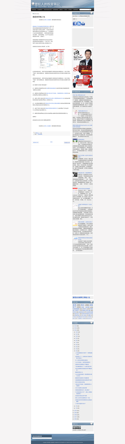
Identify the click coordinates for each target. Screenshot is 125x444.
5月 (76, 346)
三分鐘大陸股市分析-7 (80, 403)
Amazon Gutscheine (79, 442)
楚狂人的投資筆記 (47, 3)
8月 (76, 340)
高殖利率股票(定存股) (48, 9)
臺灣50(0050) (55, 9)
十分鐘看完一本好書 (81, 318)
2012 (75, 328)
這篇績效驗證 (52, 88)
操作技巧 (77, 313)
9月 (76, 338)
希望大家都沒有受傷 (80, 382)
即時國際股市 (40, 9)
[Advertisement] (47, 24)
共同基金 (70, 9)
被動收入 (61, 9)
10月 (77, 336)
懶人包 (74, 318)
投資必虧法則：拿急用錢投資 (85, 172)
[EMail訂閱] (83, 25)
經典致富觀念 (81, 139)
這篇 (47, 88)
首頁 (51, 142)
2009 (75, 412)
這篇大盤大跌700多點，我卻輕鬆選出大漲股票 (57, 93)
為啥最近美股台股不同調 (81, 395)
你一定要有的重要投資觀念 (81, 360)
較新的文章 (35, 142)
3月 (76, 350)
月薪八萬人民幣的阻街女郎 (79, 95)
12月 (77, 332)
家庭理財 (77, 315)
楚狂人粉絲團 (47, 19)
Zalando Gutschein (69, 442)
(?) (78, 16)
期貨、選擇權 (85, 307)
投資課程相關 (89, 312)
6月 (76, 344)
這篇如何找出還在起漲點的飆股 (52, 103)
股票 (74, 305)
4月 (76, 348)
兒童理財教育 (75, 9)
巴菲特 (65, 9)
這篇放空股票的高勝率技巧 (51, 108)
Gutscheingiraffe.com (62, 442)
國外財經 (88, 318)
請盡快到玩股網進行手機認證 (82, 364)
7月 (76, 342)
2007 (75, 416)
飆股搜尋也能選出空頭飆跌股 (82, 378)
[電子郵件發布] (41, 133)
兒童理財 (89, 316)
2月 (76, 406)
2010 (75, 410)
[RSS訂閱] (79, 25)
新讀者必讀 (34, 9)
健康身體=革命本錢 (82, 316)
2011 (75, 330)
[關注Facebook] (75, 25)
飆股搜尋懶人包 (79, 372)
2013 (75, 326)
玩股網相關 (40, 134)
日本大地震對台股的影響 (81, 387)
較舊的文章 (67, 142)
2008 (75, 414)
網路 (90, 315)
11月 (77, 334)
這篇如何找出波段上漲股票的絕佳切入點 (54, 98)
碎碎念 (85, 309)
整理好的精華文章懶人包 (81, 297)
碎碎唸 (74, 312)
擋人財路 (84, 315)
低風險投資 (81, 312)
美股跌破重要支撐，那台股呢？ (82, 390)
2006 (75, 419)
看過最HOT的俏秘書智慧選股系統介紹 (42, 26)
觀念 (83, 305)
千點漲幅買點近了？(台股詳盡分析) (83, 366)
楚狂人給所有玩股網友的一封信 (82, 397)
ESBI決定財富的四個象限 (84, 188)
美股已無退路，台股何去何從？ (85, 221)
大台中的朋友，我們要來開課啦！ (83, 362)
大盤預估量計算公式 (83, 111)
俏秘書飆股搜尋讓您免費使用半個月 (83, 380)
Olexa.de (74, 442)
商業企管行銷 (86, 310)
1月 (76, 408)
